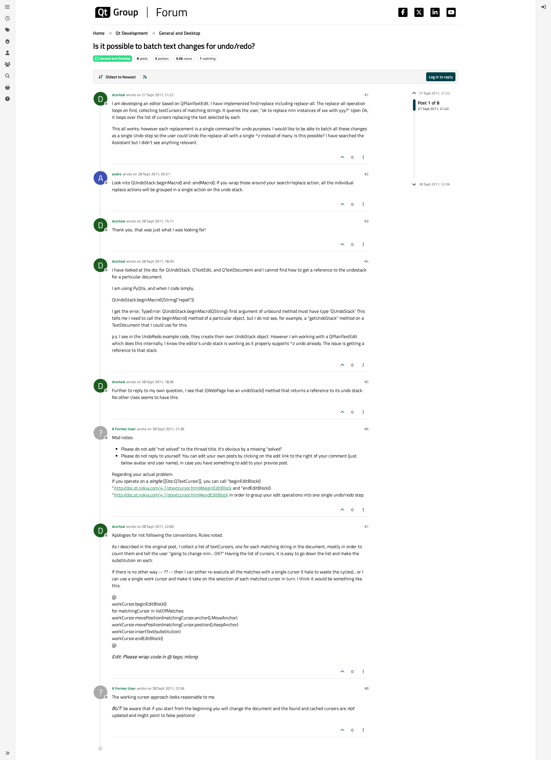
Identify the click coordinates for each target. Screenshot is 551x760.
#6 (366, 429)
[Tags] (7, 29)
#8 (366, 688)
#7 (366, 526)
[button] (7, 753)
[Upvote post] (342, 157)
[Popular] (7, 41)
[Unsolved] (7, 98)
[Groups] (7, 64)
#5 (366, 382)
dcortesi (118, 95)
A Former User (124, 429)
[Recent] (7, 18)
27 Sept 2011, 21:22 (158, 95)
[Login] (543, 6)
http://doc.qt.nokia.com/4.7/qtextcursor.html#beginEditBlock (173, 487)
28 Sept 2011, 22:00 (158, 526)
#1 (366, 95)
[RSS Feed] (145, 76)
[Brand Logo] (141, 12)
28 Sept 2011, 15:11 (158, 221)
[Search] (7, 75)
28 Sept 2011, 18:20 (158, 261)
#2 (366, 174)
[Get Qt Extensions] (7, 87)
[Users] (7, 52)
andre (116, 174)
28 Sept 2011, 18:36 (158, 382)
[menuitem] (543, 6)
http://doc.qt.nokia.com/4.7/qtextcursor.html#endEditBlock (171, 494)
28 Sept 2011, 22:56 (168, 688)
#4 (366, 261)
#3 (366, 221)
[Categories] (7, 6)
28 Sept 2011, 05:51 (154, 174)
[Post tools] (363, 157)
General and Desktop (115, 58)
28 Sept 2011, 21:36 (168, 429)
